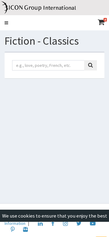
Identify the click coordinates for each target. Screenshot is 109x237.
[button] (6, 22)
